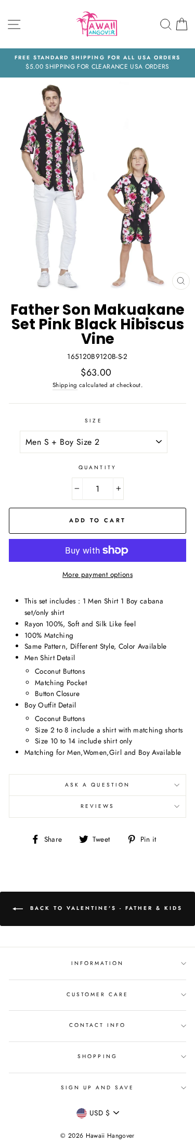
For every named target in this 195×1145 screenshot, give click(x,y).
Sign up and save (98, 1087)
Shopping (97, 1056)
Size (93, 420)
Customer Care (98, 994)
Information (97, 963)
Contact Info (97, 1025)
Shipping (65, 385)
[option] (97, 63)
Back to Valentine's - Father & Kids (105, 908)
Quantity (97, 467)
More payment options (97, 574)
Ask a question (97, 785)
